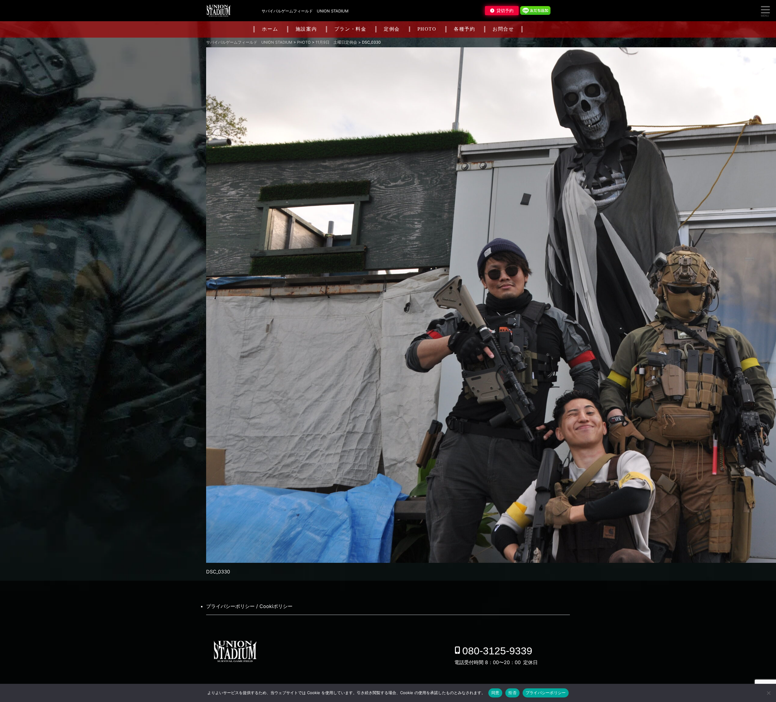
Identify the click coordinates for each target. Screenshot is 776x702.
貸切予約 (505, 10)
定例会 (392, 29)
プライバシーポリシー (546, 692)
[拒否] (768, 693)
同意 (495, 692)
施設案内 (306, 29)
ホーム (270, 29)
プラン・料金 (350, 29)
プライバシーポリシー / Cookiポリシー (249, 606)
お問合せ (503, 29)
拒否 (512, 692)
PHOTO (426, 29)
